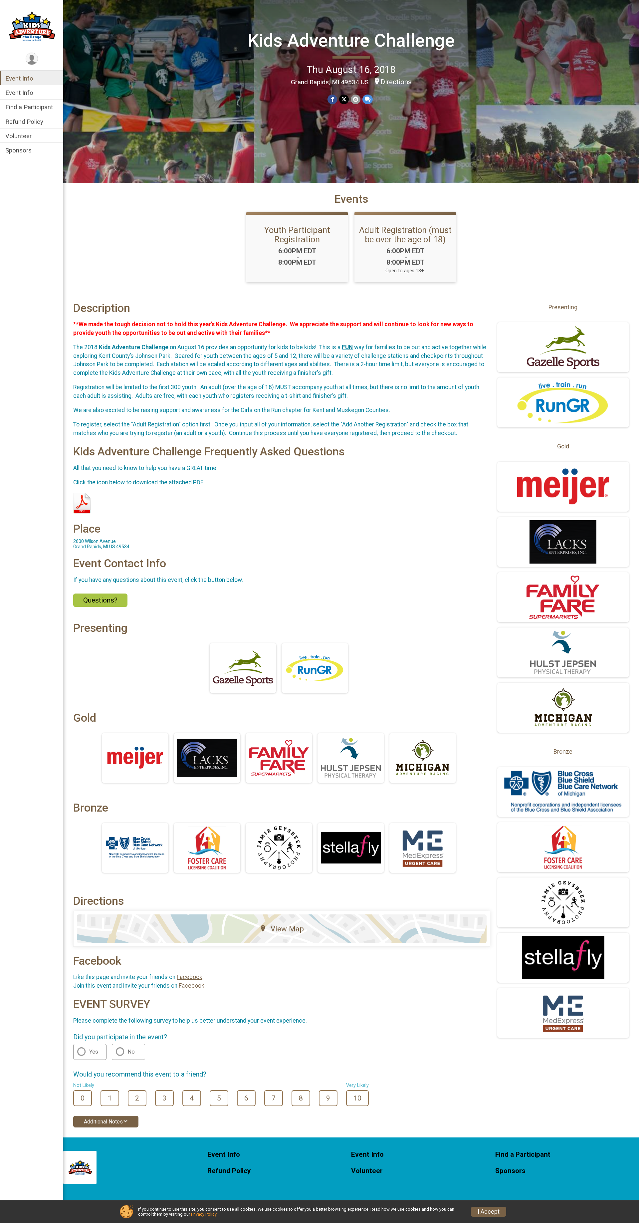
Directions (396, 82)
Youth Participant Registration (297, 234)
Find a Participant (29, 107)
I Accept (489, 1211)
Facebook (189, 977)
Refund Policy (24, 121)
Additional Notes (103, 1121)
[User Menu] (32, 59)
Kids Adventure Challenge (351, 40)
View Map (287, 928)
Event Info (19, 78)
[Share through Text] (367, 99)
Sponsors (18, 150)
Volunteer (18, 135)
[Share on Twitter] (344, 99)
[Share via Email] (355, 99)
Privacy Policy (203, 1214)
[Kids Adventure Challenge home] (31, 25)
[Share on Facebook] (332, 99)
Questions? (100, 600)
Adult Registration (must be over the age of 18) (405, 234)
